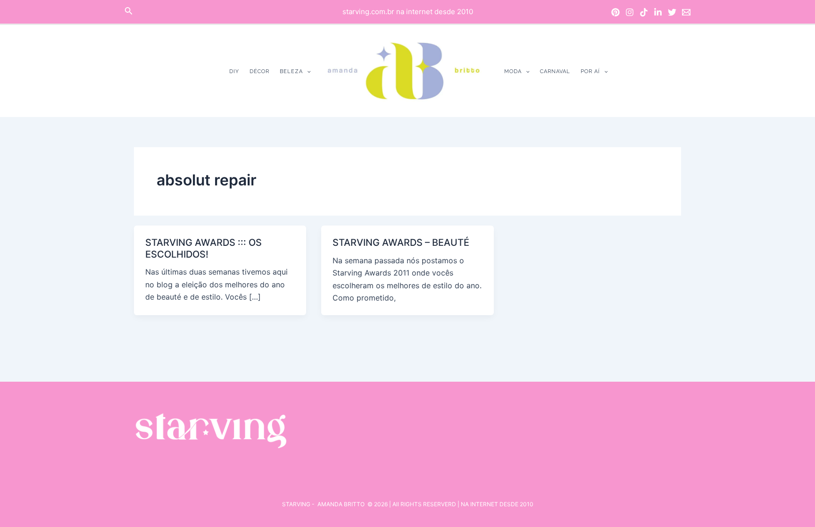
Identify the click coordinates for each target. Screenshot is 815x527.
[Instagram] (629, 12)
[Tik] (644, 12)
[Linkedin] (658, 12)
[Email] (686, 12)
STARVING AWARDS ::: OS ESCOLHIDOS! (203, 248)
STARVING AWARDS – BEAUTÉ (401, 242)
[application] (307, 71)
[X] (672, 12)
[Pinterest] (615, 12)
